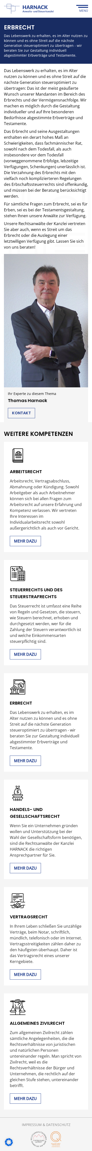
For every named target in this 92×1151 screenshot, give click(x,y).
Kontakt (21, 413)
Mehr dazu (25, 541)
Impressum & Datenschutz (46, 1124)
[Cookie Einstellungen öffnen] (9, 1142)
